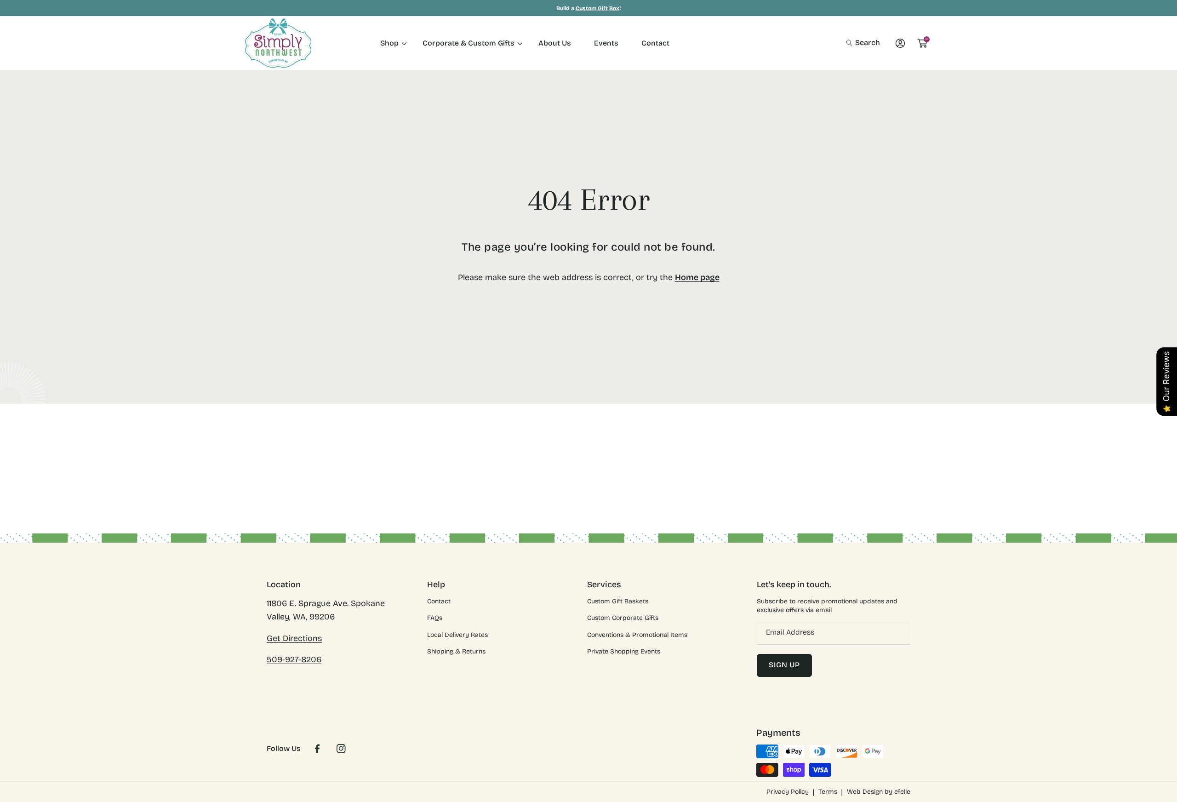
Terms (827, 792)
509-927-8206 (294, 659)
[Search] (851, 43)
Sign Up (784, 664)
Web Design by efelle (878, 792)
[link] (390, 43)
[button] (863, 43)
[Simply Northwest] (278, 43)
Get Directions (294, 638)
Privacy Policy (787, 792)
